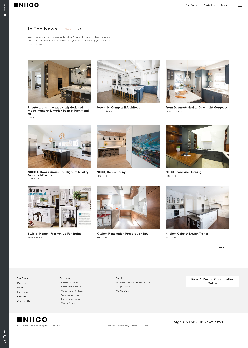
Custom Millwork (69, 302)
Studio (119, 278)
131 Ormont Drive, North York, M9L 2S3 (134, 282)
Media (68, 29)
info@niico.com (123, 286)
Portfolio (208, 5)
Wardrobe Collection (70, 294)
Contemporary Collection (73, 290)
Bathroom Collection (71, 298)
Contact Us (23, 301)
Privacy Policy (123, 325)
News (20, 288)
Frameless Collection (71, 286)
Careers (21, 297)
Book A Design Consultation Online (212, 281)
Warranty (111, 325)
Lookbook (22, 292)
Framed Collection (70, 282)
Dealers (225, 5)
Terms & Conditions (140, 325)
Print (78, 29)
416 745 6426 (122, 290)
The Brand (192, 5)
